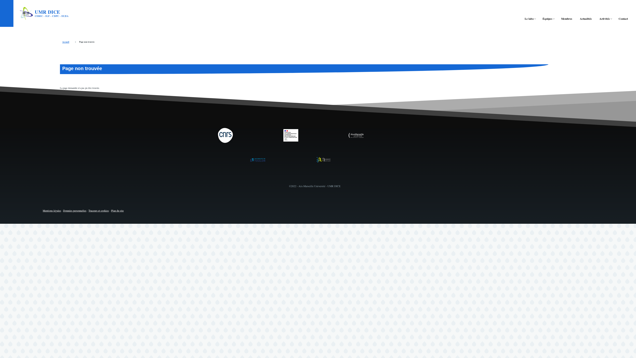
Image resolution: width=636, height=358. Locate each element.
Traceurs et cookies (98, 210)
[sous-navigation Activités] (613, 18)
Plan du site (117, 210)
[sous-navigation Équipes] (555, 18)
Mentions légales (52, 210)
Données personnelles (74, 210)
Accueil (65, 41)
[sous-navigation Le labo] (537, 18)
